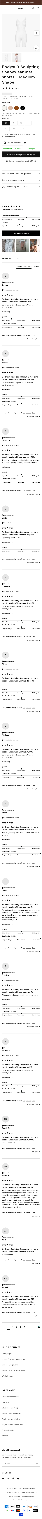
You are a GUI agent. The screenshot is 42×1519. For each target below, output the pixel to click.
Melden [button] (28, 335)
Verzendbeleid (14, 1496)
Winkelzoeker (8, 1376)
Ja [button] (24, 335)
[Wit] (4, 108)
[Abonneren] (37, 1464)
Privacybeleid (8, 1430)
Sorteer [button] (5, 259)
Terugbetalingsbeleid (27, 1489)
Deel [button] (33, 335)
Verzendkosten (24, 96)
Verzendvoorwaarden (11, 1413)
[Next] (36, 33)
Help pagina (7, 1354)
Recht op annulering (11, 1419)
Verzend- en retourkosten (13, 1370)
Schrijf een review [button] (21, 233)
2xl (15, 129)
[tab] (24, 267)
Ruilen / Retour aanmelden (14, 1359)
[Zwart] (22, 108)
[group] (21, 206)
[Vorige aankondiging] (3, 2)
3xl (24, 129)
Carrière (5, 1402)
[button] (2, 8)
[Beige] (10, 108)
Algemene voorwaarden (12, 1424)
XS (6, 123)
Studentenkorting (10, 1408)
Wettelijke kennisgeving (22, 1500)
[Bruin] (16, 108)
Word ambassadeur (10, 1397)
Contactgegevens (10, 1365)
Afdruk (5, 1436)
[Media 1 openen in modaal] (36, 48)
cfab (15, 1489)
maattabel (10, 137)
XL (7, 129)
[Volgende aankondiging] (38, 2)
